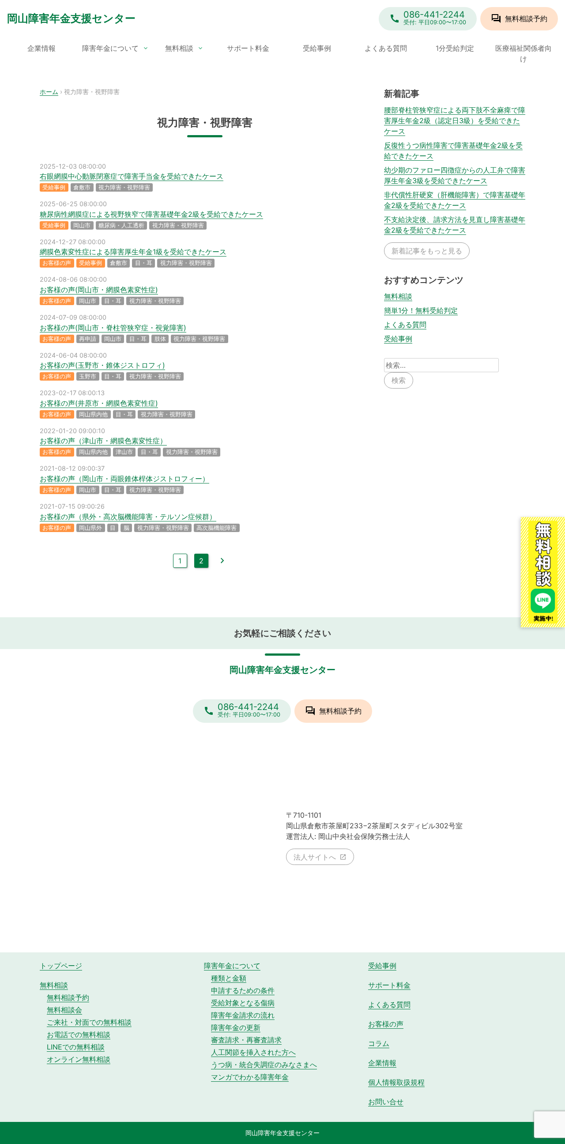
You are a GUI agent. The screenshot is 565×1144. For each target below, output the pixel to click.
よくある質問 (386, 48)
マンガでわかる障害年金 (250, 1076)
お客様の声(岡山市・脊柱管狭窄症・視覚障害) (113, 327)
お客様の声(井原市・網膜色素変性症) (99, 403)
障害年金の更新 (235, 1027)
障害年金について (110, 48)
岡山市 (81, 225)
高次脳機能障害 (216, 528)
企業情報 (41, 48)
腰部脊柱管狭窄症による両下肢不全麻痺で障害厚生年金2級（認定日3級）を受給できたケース (454, 121)
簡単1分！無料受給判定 (421, 310)
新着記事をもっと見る (427, 250)
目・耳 (143, 263)
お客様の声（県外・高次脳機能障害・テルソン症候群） (128, 516)
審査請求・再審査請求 (246, 1039)
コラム (378, 1043)
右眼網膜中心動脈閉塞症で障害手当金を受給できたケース (131, 176)
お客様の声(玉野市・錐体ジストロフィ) (102, 365)
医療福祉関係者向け (523, 53)
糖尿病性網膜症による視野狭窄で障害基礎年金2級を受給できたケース (151, 214)
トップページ (61, 965)
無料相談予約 (68, 997)
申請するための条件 (243, 990)
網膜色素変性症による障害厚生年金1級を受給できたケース (133, 251)
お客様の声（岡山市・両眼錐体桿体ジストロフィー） (124, 478)
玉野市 (87, 376)
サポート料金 (248, 48)
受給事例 (317, 48)
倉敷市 (81, 187)
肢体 (160, 339)
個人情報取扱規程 (396, 1082)
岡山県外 (90, 528)
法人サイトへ (315, 857)
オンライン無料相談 (78, 1059)
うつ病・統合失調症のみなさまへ (264, 1064)
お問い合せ (385, 1101)
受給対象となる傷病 (243, 1002)
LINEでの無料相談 (76, 1046)
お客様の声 (56, 263)
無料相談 (179, 48)
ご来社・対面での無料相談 (89, 1022)
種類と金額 (228, 978)
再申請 (87, 339)
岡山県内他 (93, 414)
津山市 (124, 452)
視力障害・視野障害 (124, 187)
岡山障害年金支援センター (71, 18)
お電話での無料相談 (78, 1034)
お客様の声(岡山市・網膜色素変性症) (99, 289)
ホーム (49, 91)
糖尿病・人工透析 (121, 225)
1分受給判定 (455, 48)
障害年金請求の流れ (243, 1015)
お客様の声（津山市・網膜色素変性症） (103, 440)
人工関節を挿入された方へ (253, 1052)
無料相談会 (64, 1009)
